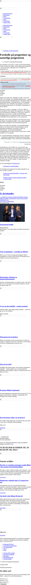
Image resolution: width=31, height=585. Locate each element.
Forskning (6, 50)
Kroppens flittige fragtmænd (9, 390)
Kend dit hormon (7, 13)
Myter (4, 16)
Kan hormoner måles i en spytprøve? (12, 417)
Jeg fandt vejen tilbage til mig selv (11, 496)
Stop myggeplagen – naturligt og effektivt (14, 252)
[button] (15, 90)
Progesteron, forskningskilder (11, 166)
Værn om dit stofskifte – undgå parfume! (14, 306)
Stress (4, 19)
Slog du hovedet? (6, 364)
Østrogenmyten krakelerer (9, 337)
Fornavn (2, 579)
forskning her (15, 163)
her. (12, 444)
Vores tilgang (6, 18)
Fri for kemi (6, 21)
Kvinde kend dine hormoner (25, 143)
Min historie (6, 15)
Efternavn (2, 580)
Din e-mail (3, 582)
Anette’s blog (6, 22)
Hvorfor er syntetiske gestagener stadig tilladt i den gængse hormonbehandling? (15, 466)
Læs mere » (3, 477)
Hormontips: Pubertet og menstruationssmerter (8, 278)
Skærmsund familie (6, 224)
